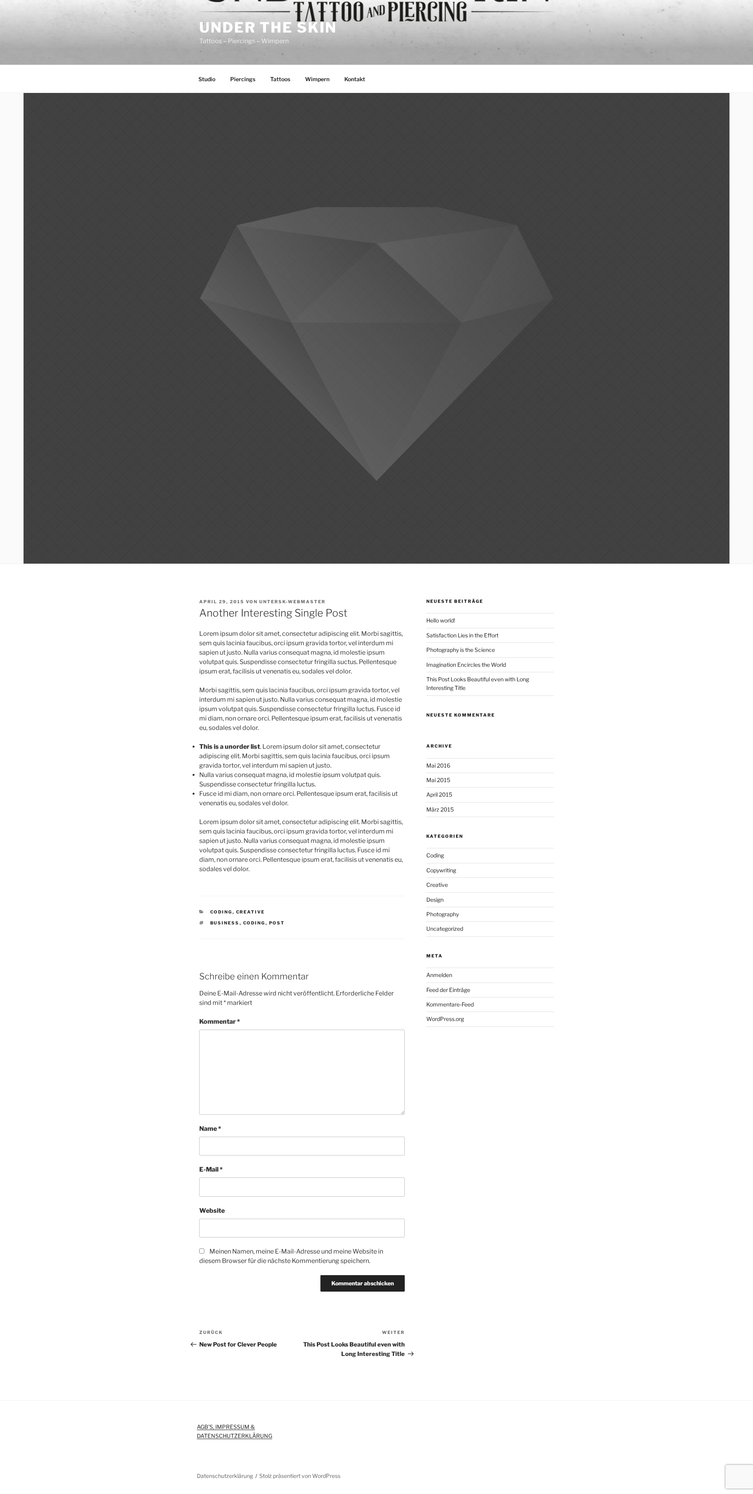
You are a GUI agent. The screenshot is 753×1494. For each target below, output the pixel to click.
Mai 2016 (438, 765)
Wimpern (317, 79)
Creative (250, 912)
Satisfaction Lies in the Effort (462, 635)
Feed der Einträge (448, 989)
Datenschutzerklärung (225, 1475)
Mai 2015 (438, 780)
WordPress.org (445, 1018)
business (225, 923)
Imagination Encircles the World (466, 664)
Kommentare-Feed (450, 1004)
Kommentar (219, 1021)
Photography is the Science (460, 649)
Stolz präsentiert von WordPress (299, 1475)
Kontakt (354, 79)
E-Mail (211, 1169)
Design (435, 899)
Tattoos (280, 79)
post (277, 923)
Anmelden (439, 975)
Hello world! (440, 620)
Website (212, 1210)
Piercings (242, 79)
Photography (442, 914)
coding (254, 923)
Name (210, 1128)
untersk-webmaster (292, 601)
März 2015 (440, 809)
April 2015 (439, 794)
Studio (206, 79)
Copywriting (441, 870)
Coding (221, 912)
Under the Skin (268, 27)
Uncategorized (444, 928)
